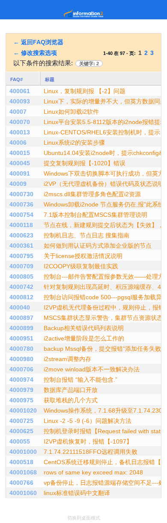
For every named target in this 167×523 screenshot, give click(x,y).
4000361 (21, 245)
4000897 (21, 317)
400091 (19, 173)
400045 (19, 163)
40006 (18, 142)
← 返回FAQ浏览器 (38, 42)
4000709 (21, 266)
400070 (19, 122)
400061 (19, 91)
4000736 (21, 204)
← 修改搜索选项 (35, 52)
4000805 (21, 276)
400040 (19, 307)
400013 (19, 132)
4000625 (21, 431)
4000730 (21, 194)
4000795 (21, 255)
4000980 (21, 359)
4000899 (21, 328)
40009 (18, 183)
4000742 (21, 286)
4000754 (21, 214)
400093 (19, 101)
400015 (19, 152)
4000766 (21, 482)
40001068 (23, 472)
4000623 (21, 235)
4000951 (21, 338)
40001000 (23, 451)
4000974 (21, 379)
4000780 (21, 348)
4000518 (21, 462)
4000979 (21, 389)
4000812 (21, 297)
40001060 (23, 493)
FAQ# (16, 79)
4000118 (21, 225)
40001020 (23, 410)
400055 (19, 441)
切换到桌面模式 (83, 517)
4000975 (21, 400)
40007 (18, 111)
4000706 (21, 369)
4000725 (21, 420)
